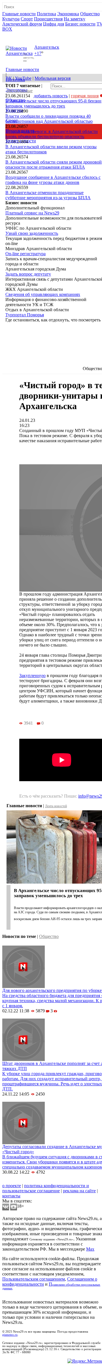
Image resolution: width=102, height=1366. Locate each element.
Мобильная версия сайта (28, 1180)
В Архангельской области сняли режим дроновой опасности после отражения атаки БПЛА (53, 164)
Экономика (68, 13)
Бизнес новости (80, 24)
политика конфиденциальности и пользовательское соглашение (45, 1188)
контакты (11, 1195)
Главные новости (19, 13)
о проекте (11, 1185)
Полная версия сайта (24, 34)
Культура (11, 18)
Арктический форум (22, 24)
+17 (37, 53)
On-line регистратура (25, 253)
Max (90, 1249)
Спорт (27, 18)
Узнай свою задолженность (31, 233)
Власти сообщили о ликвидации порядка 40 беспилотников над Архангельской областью (49, 119)
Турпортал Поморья (24, 314)
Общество (90, 13)
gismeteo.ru (10, 1334)
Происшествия (48, 18)
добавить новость (51, 95)
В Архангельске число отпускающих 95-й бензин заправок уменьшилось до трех (53, 103)
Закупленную (32, 675)
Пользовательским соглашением (33, 1279)
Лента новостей (56, 806)
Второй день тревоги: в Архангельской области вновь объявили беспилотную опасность (51, 134)
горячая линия (85, 95)
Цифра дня (53, 24)
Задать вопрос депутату (28, 274)
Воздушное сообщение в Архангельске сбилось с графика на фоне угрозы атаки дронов (53, 180)
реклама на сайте (79, 1190)
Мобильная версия (53, 78)
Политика (46, 13)
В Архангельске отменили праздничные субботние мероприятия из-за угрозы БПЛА (48, 195)
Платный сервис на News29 (32, 213)
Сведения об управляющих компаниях (42, 294)
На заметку (74, 18)
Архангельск (46, 47)
